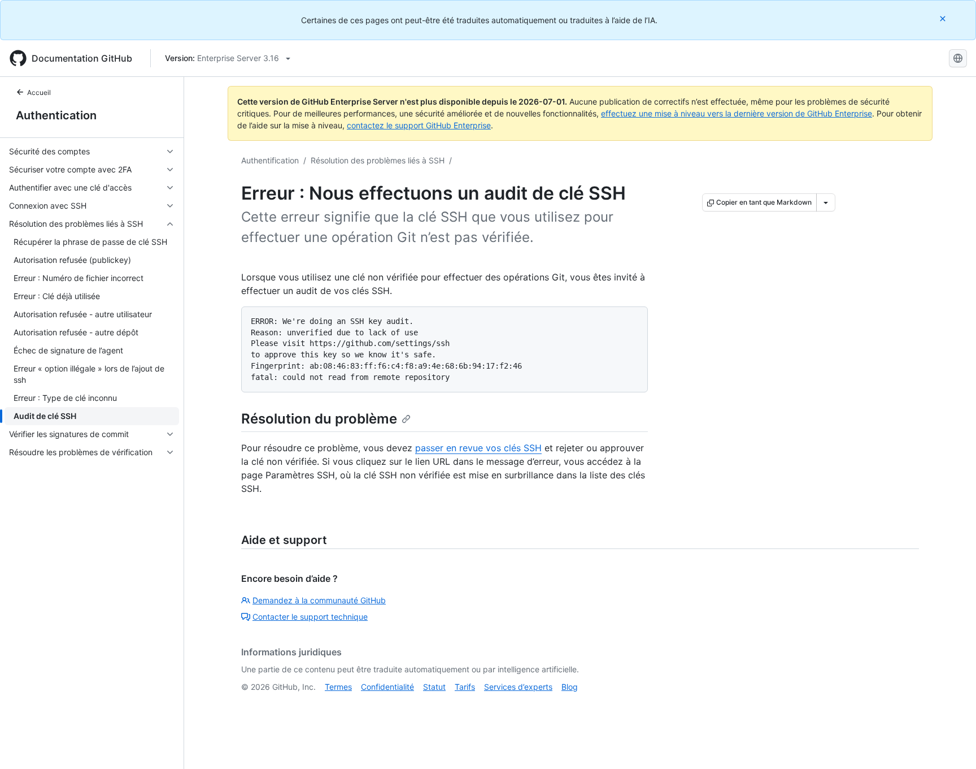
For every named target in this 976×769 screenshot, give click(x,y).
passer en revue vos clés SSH (478, 447)
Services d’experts (518, 687)
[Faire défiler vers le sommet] (951, 744)
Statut (434, 687)
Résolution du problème (319, 419)
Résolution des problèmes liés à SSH (378, 160)
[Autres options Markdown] (825, 202)
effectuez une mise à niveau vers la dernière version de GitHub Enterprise (736, 113)
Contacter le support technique (310, 616)
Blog (569, 687)
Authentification (270, 160)
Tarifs (465, 687)
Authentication (56, 115)
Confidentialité (387, 687)
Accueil (39, 92)
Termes (338, 687)
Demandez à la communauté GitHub (319, 600)
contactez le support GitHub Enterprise (419, 125)
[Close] (944, 18)
